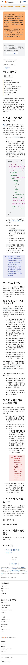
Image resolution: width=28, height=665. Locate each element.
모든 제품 (3, 651)
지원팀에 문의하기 (5, 619)
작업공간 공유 (16, 264)
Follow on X (4, 607)
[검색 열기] (17, 2)
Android (3, 641)
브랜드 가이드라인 (5, 629)
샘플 (2, 591)
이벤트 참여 (4, 612)
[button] (14, 520)
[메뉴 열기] (2, 2)
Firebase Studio (21, 7)
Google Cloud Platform (7, 649)
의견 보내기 (7, 68)
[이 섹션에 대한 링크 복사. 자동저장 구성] (15, 520)
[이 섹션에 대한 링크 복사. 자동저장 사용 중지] (18, 524)
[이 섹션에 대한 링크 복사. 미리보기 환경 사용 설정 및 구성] (17, 121)
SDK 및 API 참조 (5, 588)
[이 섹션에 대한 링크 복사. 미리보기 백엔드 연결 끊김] (9, 534)
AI (14, 61)
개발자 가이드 (4, 586)
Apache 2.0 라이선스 (15, 570)
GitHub (3, 596)
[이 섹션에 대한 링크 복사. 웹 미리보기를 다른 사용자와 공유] (18, 404)
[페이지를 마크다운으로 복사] (9, 76)
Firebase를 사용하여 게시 (13, 550)
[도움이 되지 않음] (14, 65)
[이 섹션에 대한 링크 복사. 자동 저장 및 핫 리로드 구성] (12, 502)
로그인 (24, 2)
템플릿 (5, 125)
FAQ (2, 631)
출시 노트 (3, 626)
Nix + (16, 221)
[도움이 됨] (12, 65)
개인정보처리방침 (9, 657)
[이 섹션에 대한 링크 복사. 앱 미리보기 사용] (21, 283)
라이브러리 (3, 593)
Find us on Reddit (5, 605)
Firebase (5, 59)
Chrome (3, 644)
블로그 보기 (4, 602)
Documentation (7, 7)
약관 (2, 657)
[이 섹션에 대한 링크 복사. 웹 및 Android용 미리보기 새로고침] (14, 304)
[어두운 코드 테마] (21, 160)
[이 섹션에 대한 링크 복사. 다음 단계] (14, 546)
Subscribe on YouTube (6, 610)
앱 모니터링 (9, 553)
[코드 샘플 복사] (23, 160)
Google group (4, 624)
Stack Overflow (5, 621)
